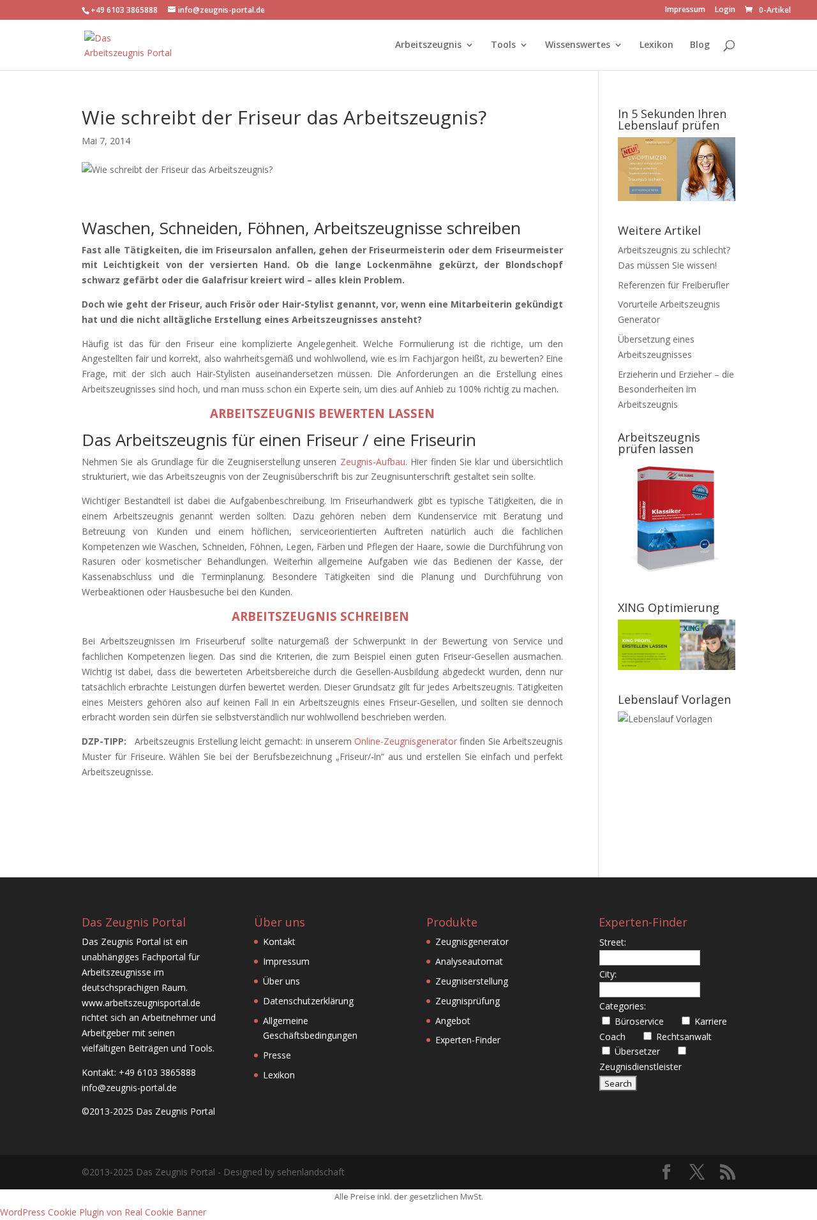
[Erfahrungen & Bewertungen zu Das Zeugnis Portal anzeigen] (706, 1212)
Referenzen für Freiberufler (673, 285)
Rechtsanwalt (689, 1036)
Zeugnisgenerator (472, 941)
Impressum (685, 10)
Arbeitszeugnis (428, 45)
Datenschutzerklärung (308, 1001)
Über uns (281, 981)
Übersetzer (642, 1051)
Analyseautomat (469, 961)
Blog (700, 45)
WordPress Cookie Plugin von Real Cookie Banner (103, 1212)
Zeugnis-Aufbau (372, 462)
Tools (503, 45)
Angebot (452, 1021)
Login (725, 10)
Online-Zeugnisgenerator (405, 741)
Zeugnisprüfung (467, 1001)
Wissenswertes (577, 45)
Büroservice (644, 1021)
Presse (277, 1055)
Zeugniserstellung (471, 981)
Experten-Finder (467, 1040)
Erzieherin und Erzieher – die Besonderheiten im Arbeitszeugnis (676, 389)
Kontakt (279, 941)
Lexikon (656, 45)
